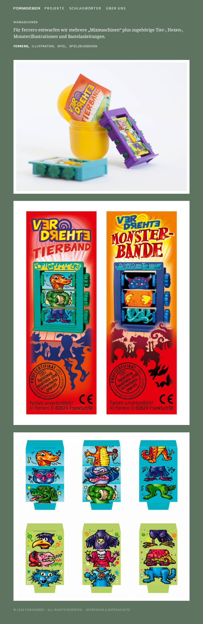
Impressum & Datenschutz (108, 610)
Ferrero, (21, 46)
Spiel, (62, 46)
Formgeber (35, 610)
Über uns (116, 8)
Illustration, (43, 46)
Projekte (54, 8)
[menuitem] (52, 8)
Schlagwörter (85, 8)
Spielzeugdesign (83, 46)
